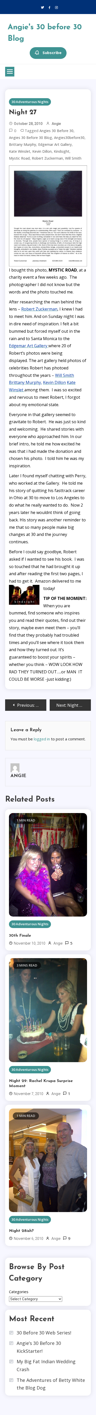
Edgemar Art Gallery (55, 144)
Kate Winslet (19, 151)
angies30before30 (69, 137)
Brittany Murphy (22, 144)
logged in (42, 738)
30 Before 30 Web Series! (44, 1333)
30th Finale (20, 936)
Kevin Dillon (42, 151)
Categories (18, 1291)
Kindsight (61, 151)
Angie (56, 124)
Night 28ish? (21, 1231)
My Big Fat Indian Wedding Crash (46, 1365)
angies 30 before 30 (56, 130)
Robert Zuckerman (47, 158)
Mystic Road (19, 158)
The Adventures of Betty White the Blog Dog (51, 1384)
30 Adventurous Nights (30, 101)
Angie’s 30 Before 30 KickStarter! (39, 1347)
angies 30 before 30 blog (30, 137)
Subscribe (51, 52)
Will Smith (73, 158)
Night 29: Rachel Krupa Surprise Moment (41, 1083)
